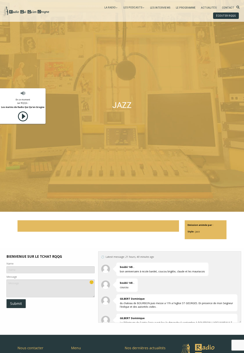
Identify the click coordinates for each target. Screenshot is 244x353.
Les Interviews (160, 7)
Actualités (209, 7)
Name (10, 263)
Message (11, 276)
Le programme (186, 7)
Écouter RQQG (226, 15)
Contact (228, 7)
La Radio (110, 7)
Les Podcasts (133, 7)
